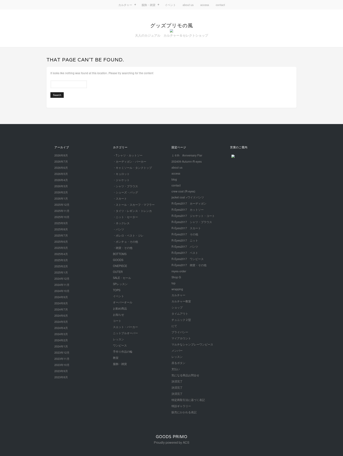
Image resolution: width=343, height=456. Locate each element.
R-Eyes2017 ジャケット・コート (193, 216)
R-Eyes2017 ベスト (185, 253)
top (173, 283)
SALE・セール (122, 278)
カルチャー (125, 5)
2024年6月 (61, 315)
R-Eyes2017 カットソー (188, 210)
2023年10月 (61, 365)
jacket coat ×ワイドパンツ (188, 197)
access (204, 5)
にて (174, 326)
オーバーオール (122, 302)
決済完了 (177, 381)
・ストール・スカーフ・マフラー (134, 205)
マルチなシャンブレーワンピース (192, 344)
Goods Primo (171, 436)
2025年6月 (61, 242)
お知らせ (118, 314)
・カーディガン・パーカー (129, 161)
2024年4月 (61, 328)
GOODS (118, 260)
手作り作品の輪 (122, 351)
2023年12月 (61, 352)
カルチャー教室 (181, 301)
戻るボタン (178, 363)
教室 (116, 358)
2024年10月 (61, 291)
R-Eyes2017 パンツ (185, 246)
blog (174, 179)
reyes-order (179, 271)
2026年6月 (61, 168)
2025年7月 (61, 235)
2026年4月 (61, 180)
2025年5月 (61, 248)
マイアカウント (181, 338)
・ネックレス (121, 223)
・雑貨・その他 (122, 248)
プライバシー (180, 332)
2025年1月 (61, 272)
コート (117, 321)
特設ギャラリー (181, 406)
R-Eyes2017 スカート (186, 228)
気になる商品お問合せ (185, 375)
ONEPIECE (120, 266)
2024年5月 (61, 322)
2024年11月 (61, 285)
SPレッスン (120, 284)
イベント (170, 5)
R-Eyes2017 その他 (185, 234)
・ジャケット (121, 180)
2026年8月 (61, 155)
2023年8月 (61, 377)
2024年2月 (61, 340)
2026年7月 (61, 161)
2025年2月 (61, 266)
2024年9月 (61, 297)
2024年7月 (61, 309)
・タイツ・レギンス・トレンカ (132, 211)
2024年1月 (61, 346)
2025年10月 (61, 217)
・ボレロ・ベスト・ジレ (128, 235)
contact (220, 5)
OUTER (118, 272)
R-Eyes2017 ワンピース (188, 259)
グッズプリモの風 (171, 25)
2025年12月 (61, 205)
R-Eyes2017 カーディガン (189, 203)
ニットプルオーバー (125, 333)
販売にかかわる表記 (184, 412)
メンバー (177, 350)
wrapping (177, 289)
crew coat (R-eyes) (183, 191)
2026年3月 (61, 186)
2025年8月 (61, 229)
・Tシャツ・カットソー (128, 155)
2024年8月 (61, 303)
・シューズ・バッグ (125, 192)
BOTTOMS (119, 254)
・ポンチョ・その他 (125, 242)
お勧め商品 (120, 308)
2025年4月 (61, 254)
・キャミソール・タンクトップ (132, 168)
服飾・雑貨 (148, 5)
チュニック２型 (181, 320)
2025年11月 (61, 211)
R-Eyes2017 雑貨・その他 (189, 265)
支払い (176, 369)
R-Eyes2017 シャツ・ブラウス (192, 222)
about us (188, 5)
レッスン (118, 339)
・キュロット (121, 174)
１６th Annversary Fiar (187, 155)
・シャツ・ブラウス (125, 186)
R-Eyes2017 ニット (185, 240)
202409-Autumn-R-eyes (187, 161)
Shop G (176, 277)
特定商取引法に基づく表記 (188, 400)
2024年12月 (61, 278)
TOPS (116, 290)
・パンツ (118, 229)
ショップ (177, 307)
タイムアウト (180, 313)
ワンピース (120, 345)
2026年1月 (61, 198)
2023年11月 (61, 359)
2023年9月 (61, 371)
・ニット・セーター (125, 217)
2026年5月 (61, 174)
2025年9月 (61, 223)
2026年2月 (61, 192)
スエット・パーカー (125, 327)
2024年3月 (61, 334)
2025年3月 (61, 260)
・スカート (120, 198)
